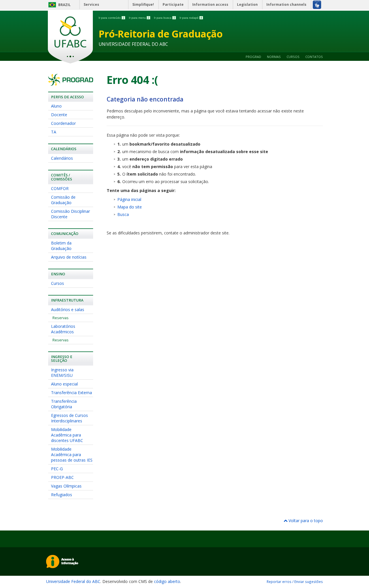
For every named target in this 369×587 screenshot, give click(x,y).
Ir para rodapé (191, 17)
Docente (59, 114)
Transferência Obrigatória (64, 403)
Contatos (314, 56)
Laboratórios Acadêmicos (63, 328)
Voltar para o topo (305, 520)
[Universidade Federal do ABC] (70, 37)
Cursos (293, 56)
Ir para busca (164, 17)
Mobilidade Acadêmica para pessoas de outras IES (72, 454)
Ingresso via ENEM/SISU (62, 372)
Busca (123, 214)
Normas (274, 56)
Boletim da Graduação (61, 245)
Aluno (56, 106)
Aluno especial (64, 384)
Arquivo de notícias (68, 257)
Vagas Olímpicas (66, 486)
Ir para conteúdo (111, 17)
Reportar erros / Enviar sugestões (295, 581)
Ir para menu (139, 17)
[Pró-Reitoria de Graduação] (70, 83)
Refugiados (61, 494)
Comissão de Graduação (63, 199)
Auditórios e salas (67, 309)
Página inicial (129, 199)
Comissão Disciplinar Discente (70, 213)
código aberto (167, 581)
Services (91, 4)
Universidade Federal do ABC (73, 581)
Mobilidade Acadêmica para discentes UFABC (67, 435)
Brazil (64, 4)
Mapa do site (129, 207)
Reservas (60, 317)
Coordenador (63, 123)
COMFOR (60, 188)
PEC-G (57, 468)
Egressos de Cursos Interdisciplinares (69, 418)
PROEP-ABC (62, 477)
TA (53, 132)
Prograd (253, 56)
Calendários (62, 158)
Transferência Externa (71, 392)
